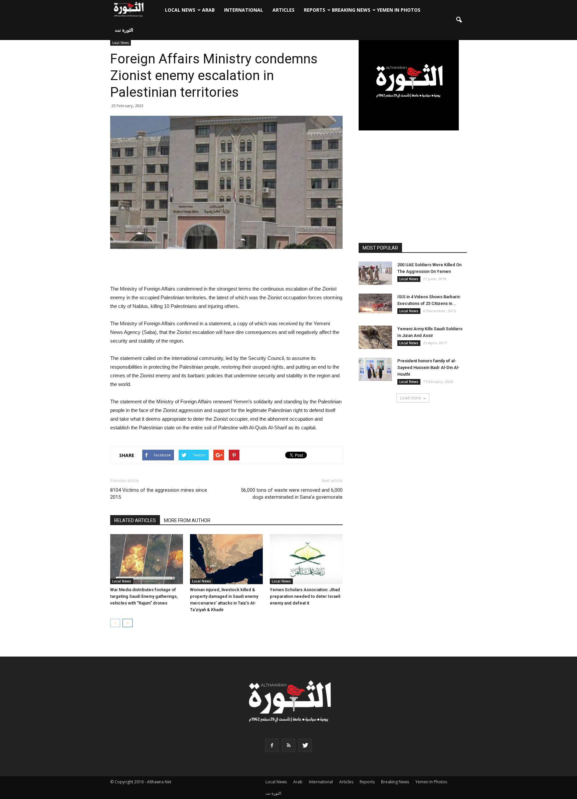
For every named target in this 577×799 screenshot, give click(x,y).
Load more (410, 398)
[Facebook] (271, 745)
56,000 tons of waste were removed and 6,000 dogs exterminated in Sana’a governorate (292, 493)
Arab (208, 10)
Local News (180, 10)
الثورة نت (124, 30)
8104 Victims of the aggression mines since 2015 (158, 493)
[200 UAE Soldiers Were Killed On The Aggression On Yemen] (375, 273)
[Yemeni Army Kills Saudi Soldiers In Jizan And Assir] (375, 337)
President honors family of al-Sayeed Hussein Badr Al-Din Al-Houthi (428, 367)
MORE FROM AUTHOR (187, 520)
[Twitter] (305, 745)
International (243, 10)
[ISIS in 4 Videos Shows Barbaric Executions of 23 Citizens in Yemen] (375, 303)
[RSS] (288, 745)
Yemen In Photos (398, 10)
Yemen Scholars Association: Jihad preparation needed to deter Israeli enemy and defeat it (305, 596)
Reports (314, 10)
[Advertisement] (226, 268)
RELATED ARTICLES (135, 520)
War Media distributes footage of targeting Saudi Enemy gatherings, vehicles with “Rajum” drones (144, 596)
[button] (459, 20)
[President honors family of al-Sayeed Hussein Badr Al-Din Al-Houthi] (375, 369)
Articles (283, 10)
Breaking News (351, 10)
